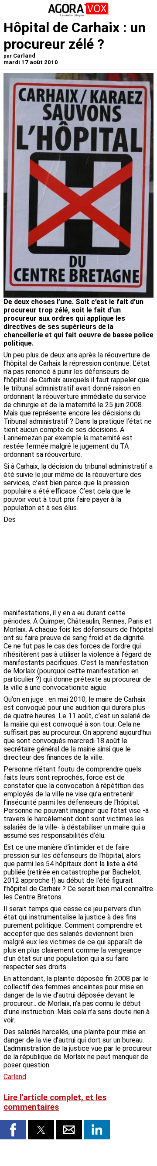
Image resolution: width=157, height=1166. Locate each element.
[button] (13, 1129)
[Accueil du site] (78, 15)
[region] (88, 561)
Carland (14, 1077)
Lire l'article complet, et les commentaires (54, 1102)
